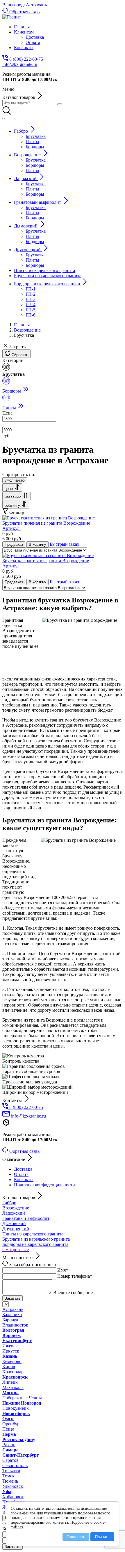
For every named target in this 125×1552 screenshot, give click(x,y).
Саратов (10, 1460)
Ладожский (13, 1213)
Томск (8, 1475)
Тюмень (10, 1481)
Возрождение (15, 1207)
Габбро (9, 1202)
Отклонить (76, 1537)
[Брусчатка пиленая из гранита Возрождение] (48, 517)
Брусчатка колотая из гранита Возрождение (45, 563)
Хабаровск (13, 1496)
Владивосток (15, 1324)
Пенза (8, 1429)
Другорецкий (15, 1228)
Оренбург (12, 1423)
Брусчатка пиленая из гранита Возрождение (46, 526)
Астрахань (12, 1309)
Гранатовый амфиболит (25, 1218)
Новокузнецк (15, 1408)
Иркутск (10, 1350)
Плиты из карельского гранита (32, 1233)
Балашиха (12, 1314)
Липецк (10, 1382)
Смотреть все (15, 1249)
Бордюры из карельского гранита (35, 1244)
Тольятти (11, 1470)
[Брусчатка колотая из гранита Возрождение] (48, 555)
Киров (8, 1366)
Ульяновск (12, 1486)
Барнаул (10, 1319)
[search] (59, 104)
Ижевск (10, 1345)
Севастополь (15, 1465)
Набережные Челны (22, 1397)
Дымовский (14, 1223)
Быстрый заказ (64, 544)
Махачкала (13, 1387)
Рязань (8, 1444)
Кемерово (12, 1361)
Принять (102, 1537)
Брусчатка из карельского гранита (36, 1239)
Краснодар (13, 1371)
